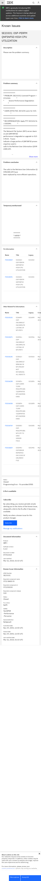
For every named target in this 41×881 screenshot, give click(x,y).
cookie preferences (8, 868)
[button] (39, 853)
